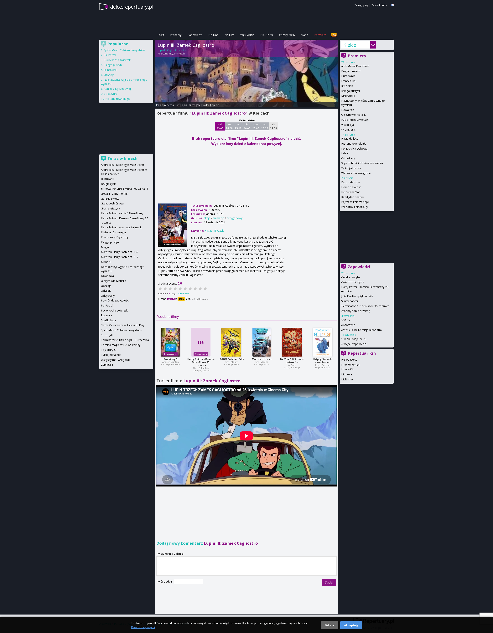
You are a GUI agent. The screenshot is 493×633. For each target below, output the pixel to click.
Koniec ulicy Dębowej (354, 148)
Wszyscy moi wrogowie (356, 173)
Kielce (349, 44)
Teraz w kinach (122, 158)
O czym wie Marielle (353, 114)
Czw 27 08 (255, 126)
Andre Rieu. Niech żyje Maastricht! (122, 165)
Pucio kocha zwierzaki (355, 119)
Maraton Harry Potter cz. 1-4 (119, 252)
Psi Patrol (110, 55)
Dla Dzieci (266, 35)
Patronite (320, 35)
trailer (206, 105)
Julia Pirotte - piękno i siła (357, 296)
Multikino (347, 379)
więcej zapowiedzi (355, 344)
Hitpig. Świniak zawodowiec (322, 361)
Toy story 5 (170, 359)
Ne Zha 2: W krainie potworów (292, 361)
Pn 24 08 (229, 126)
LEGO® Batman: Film (231, 359)
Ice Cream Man (350, 192)
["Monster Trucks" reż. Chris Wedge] (261, 342)
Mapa (304, 35)
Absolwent (348, 325)
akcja (207, 218)
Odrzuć (330, 625)
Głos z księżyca (110, 208)
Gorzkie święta (350, 277)
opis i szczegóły (191, 105)
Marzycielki (348, 96)
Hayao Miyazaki (177, 53)
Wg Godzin (247, 35)
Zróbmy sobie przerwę (355, 311)
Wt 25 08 (238, 126)
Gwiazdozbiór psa (352, 282)
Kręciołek (347, 86)
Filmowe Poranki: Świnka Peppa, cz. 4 (124, 188)
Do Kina (213, 35)
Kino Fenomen (350, 364)
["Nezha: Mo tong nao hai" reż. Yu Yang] (292, 342)
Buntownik (348, 76)
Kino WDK (347, 369)
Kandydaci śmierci (352, 197)
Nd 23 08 (220, 126)
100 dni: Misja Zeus (353, 339)
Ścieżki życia (108, 320)
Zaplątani (107, 364)
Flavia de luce (349, 138)
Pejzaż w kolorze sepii (355, 202)
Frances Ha (348, 81)
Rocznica (106, 315)
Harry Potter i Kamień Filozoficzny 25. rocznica (201, 362)
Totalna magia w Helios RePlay (120, 345)
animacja (218, 218)
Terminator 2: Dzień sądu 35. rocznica (365, 306)
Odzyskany (348, 158)
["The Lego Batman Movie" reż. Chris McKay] (231, 342)
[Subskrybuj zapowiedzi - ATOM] (334, 35)
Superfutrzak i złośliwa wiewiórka (362, 163)
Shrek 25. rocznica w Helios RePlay (122, 325)
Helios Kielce (349, 359)
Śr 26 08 (247, 126)
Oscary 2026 (287, 35)
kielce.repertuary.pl (131, 6)
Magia (105, 247)
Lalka (344, 153)
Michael (106, 262)
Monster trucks (262, 359)
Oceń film (183, 293)
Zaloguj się (361, 5)
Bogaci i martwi (351, 71)
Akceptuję (351, 625)
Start (161, 35)
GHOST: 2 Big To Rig (114, 193)
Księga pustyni (350, 91)
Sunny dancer (349, 301)
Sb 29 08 (273, 126)
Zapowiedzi (195, 35)
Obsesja (106, 286)
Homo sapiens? (351, 187)
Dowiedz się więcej (143, 627)
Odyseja (109, 75)
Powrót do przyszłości (115, 300)
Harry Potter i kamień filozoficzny (122, 213)
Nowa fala (347, 110)
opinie (215, 105)
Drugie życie (108, 184)
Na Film (229, 35)
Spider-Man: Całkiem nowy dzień (124, 50)
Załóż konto (379, 5)
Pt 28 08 (264, 126)
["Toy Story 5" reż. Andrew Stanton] (170, 342)
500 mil (345, 320)
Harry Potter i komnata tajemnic (121, 227)
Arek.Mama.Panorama (355, 66)
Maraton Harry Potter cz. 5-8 (119, 257)
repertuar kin (171, 105)
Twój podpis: (165, 581)
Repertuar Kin (362, 353)
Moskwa (346, 374)
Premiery (175, 35)
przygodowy (234, 218)
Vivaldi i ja (347, 124)
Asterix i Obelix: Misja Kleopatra (361, 330)
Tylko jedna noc (351, 168)
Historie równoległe (353, 143)
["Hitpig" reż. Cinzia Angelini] (322, 342)
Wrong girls (348, 129)
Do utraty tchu (350, 182)
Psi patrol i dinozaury (354, 207)
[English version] (392, 5)
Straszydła (110, 93)
